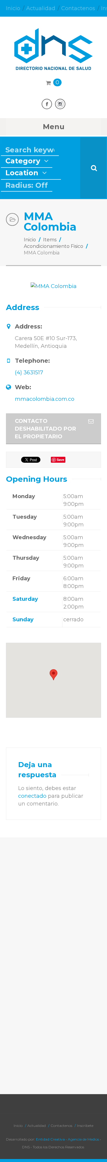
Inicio (13, 8)
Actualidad (40, 8)
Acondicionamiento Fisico (53, 246)
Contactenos (78, 8)
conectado (32, 796)
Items (49, 240)
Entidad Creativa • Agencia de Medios (67, 1139)
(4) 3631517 (29, 372)
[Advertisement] (53, 903)
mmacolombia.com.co (44, 399)
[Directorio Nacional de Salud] (53, 64)
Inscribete (85, 1125)
